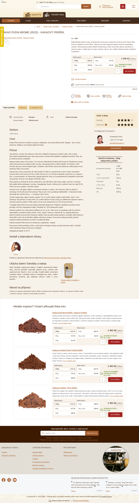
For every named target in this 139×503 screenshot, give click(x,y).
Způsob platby (37, 452)
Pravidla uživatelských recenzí (42, 468)
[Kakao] (16, 241)
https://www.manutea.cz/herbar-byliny (57, 258)
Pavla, (108, 491)
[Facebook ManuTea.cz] (4, 480)
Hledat (86, 6)
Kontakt (4, 452)
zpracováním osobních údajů (88, 440)
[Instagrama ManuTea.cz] (9, 480)
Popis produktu (9, 107)
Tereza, (73, 491)
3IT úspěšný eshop (105, 496)
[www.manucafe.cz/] (15, 2)
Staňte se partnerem (70, 455)
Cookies (35, 459)
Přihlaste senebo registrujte (107, 6)
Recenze (23, 107)
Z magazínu (34, 107)
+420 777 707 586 (116, 140)
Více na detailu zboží (64, 323)
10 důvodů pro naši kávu (40, 462)
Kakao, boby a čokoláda (81, 102)
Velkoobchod (67, 452)
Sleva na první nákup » (82, 500)
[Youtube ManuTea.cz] (15, 480)
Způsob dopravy (38, 455)
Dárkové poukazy (38, 465)
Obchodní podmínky (9, 455)
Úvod (38, 26)
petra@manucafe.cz (117, 143)
